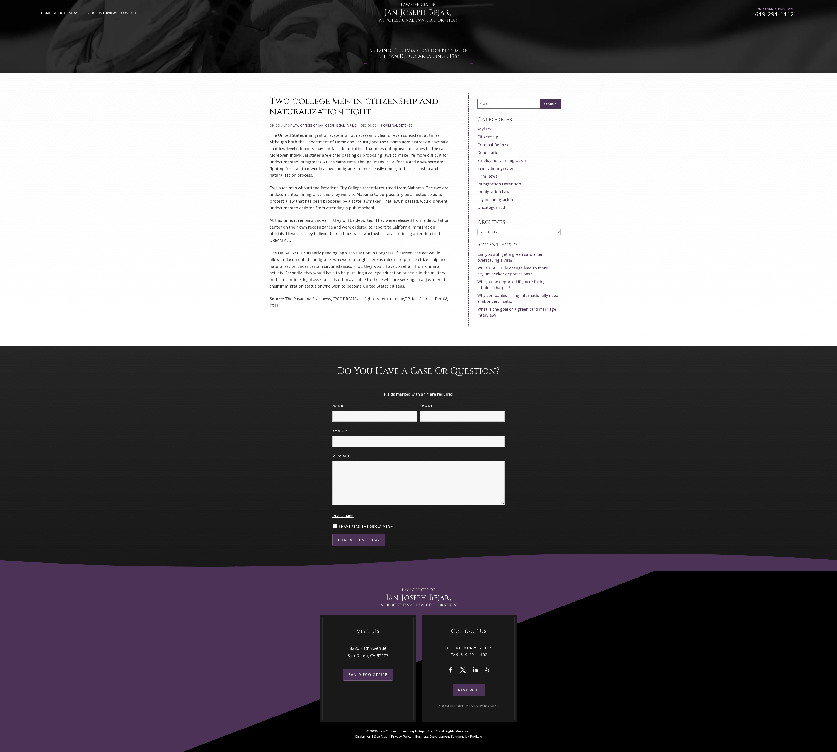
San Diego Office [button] (368, 674)
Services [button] (76, 12)
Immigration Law (493, 191)
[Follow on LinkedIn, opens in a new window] (475, 670)
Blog (91, 12)
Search (550, 104)
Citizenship (487, 136)
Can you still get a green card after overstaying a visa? (510, 257)
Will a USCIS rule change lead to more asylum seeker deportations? (512, 270)
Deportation (489, 152)
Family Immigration (495, 168)
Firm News (487, 176)
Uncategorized (491, 207)
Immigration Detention (499, 183)
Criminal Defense (397, 125)
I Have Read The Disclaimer (366, 526)
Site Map (380, 736)
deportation (352, 148)
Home (46, 12)
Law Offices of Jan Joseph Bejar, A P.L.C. (325, 125)
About (60, 12)
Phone (426, 405)
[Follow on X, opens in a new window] (463, 670)
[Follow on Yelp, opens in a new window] (487, 670)
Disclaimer (343, 515)
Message (341, 456)
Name (337, 405)
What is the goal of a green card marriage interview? (516, 312)
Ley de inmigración (495, 199)
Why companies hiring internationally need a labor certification (517, 298)
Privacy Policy (401, 736)
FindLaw (476, 736)
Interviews (108, 12)
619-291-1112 (774, 14)
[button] (832, 720)
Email (339, 430)
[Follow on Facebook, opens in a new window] (451, 670)
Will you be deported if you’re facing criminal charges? (511, 284)
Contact (129, 12)
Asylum (484, 129)
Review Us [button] (469, 690)
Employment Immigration (501, 160)
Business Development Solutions (439, 736)
